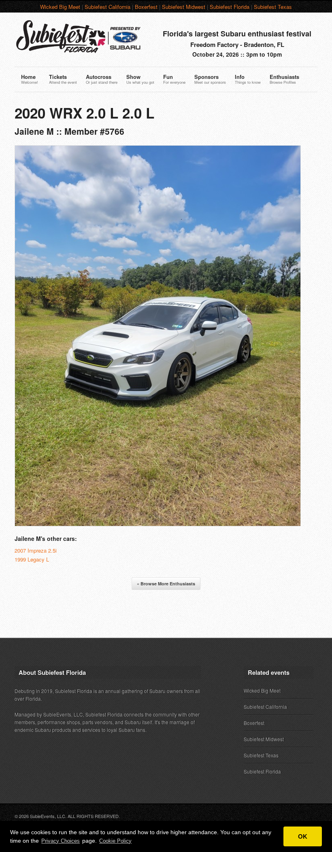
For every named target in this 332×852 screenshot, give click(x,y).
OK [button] (302, 836)
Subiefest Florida (229, 7)
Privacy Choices (60, 841)
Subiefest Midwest (183, 7)
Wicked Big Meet (60, 7)
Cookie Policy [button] (115, 841)
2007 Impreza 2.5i (36, 550)
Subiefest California (107, 7)
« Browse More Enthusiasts (166, 584)
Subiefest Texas (273, 7)
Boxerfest (146, 7)
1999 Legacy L (32, 559)
